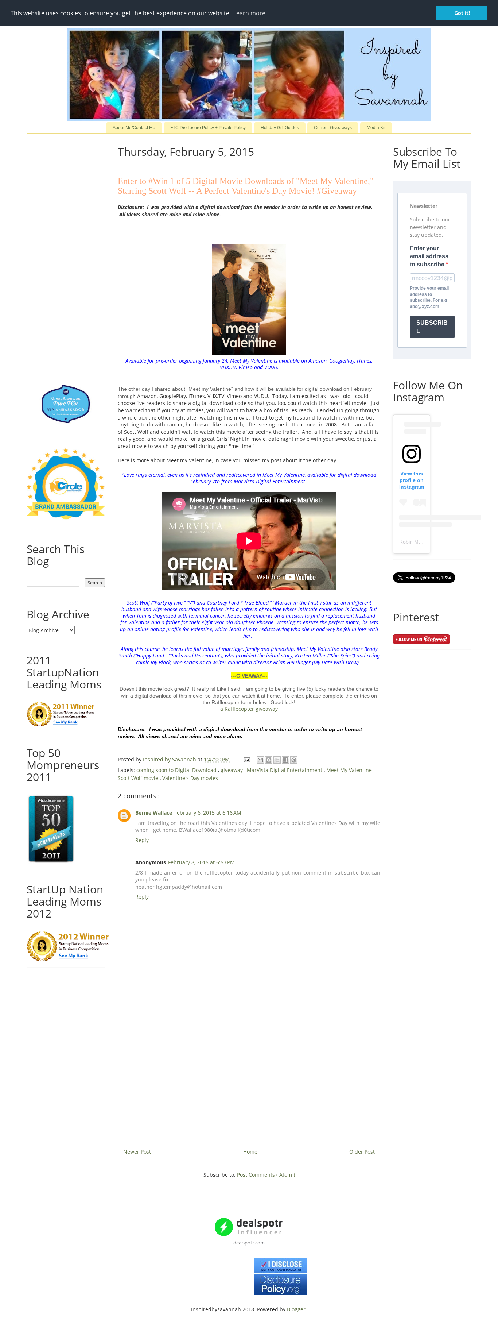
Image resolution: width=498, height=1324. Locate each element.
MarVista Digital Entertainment (285, 770)
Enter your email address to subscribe (429, 256)
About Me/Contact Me (134, 127)
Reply (142, 840)
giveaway (232, 770)
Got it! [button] (462, 12)
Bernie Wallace (153, 812)
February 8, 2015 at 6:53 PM (201, 862)
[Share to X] (277, 760)
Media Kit (376, 127)
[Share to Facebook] (285, 760)
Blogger (296, 1309)
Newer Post (137, 1151)
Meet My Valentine (349, 770)
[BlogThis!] (268, 760)
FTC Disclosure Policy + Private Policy (208, 127)
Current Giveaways (333, 127)
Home (250, 1151)
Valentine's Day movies (190, 778)
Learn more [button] (249, 13)
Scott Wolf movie (139, 778)
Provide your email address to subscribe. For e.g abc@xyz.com (429, 297)
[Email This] (260, 760)
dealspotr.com (249, 1242)
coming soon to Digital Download (177, 770)
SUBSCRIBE (432, 327)
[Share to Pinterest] (293, 760)
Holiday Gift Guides (280, 127)
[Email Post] (246, 759)
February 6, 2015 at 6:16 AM (207, 812)
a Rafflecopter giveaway (249, 708)
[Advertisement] (249, 1076)
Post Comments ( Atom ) (266, 1174)
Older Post (362, 1151)
